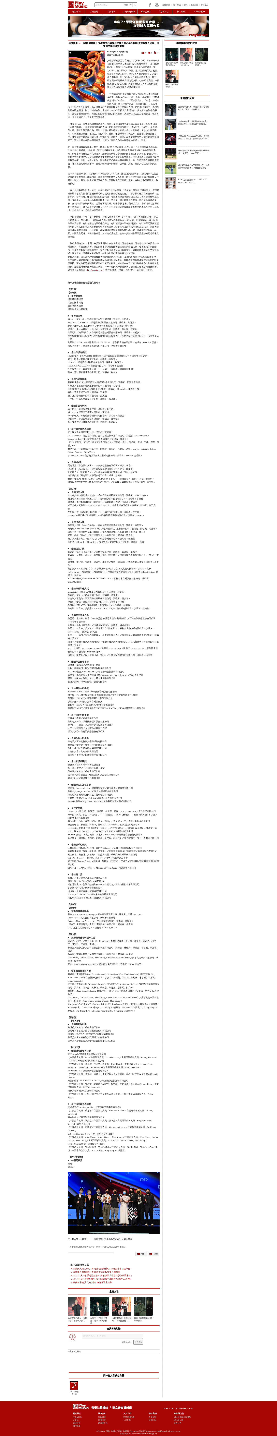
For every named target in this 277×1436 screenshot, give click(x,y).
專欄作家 (166, 5)
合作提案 (152, 1417)
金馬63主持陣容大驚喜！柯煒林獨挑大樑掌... (98, 1320)
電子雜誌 (177, 5)
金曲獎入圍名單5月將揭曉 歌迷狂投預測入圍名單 (96, 1272)
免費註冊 (194, 5)
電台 (186, 5)
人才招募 (127, 1420)
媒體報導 (76, 1423)
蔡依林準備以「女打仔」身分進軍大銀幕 (92, 1282)
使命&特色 (77, 1417)
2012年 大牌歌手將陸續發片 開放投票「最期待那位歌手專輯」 (103, 1275)
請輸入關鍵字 (102, 5)
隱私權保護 (178, 1420)
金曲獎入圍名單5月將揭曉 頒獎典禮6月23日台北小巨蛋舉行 (101, 1268)
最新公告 (177, 1423)
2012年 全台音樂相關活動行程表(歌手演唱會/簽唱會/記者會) (102, 1279)
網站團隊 (102, 1417)
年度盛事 (73, 43)
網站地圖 (76, 1426)
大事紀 (75, 1420)
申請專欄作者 (129, 1417)
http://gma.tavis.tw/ (95, 270)
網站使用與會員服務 (182, 1417)
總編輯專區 (102, 1423)
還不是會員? (126, 1342)
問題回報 (152, 1420)
